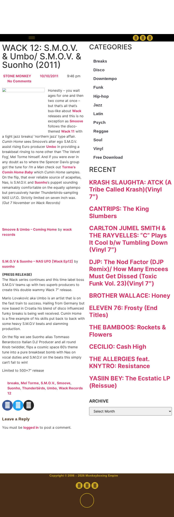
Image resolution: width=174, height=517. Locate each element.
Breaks (100, 61)
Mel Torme (30, 383)
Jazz (97, 105)
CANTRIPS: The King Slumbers (119, 212)
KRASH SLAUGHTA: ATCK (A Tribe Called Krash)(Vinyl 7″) (130, 189)
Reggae (100, 131)
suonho (8, 266)
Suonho (41, 182)
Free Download (108, 157)
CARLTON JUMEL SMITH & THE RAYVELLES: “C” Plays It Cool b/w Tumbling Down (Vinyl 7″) (128, 238)
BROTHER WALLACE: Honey (129, 295)
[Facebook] (136, 38)
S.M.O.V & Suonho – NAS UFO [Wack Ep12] (37, 261)
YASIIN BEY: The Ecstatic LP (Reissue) (129, 382)
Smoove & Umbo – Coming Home (29, 229)
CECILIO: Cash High (117, 346)
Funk (98, 87)
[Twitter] (143, 38)
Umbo (51, 146)
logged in (31, 427)
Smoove (76, 121)
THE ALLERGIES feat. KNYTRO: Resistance (119, 362)
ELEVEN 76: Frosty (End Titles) (123, 311)
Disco (99, 70)
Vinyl (98, 148)
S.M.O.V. (48, 383)
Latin (98, 113)
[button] (87, 37)
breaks (13, 383)
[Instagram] (150, 38)
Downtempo (105, 78)
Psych (99, 122)
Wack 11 (67, 131)
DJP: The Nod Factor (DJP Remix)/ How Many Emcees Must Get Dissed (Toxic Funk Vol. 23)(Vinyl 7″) (128, 272)
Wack (76, 111)
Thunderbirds (33, 388)
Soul (97, 140)
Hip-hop (101, 96)
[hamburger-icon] (31, 38)
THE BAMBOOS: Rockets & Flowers (127, 331)
